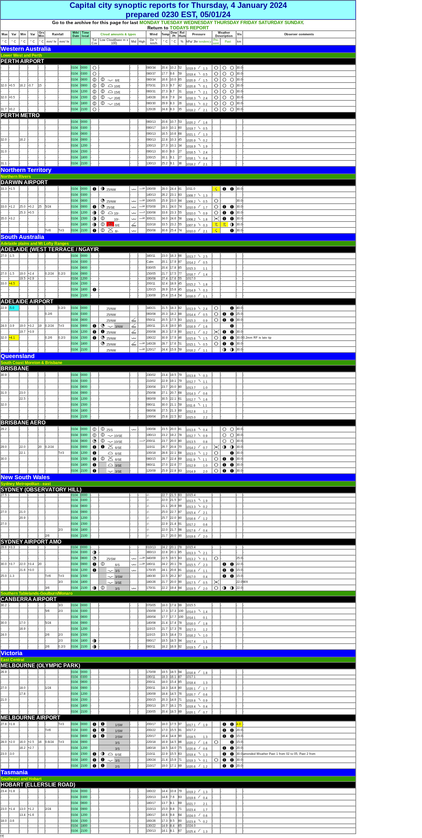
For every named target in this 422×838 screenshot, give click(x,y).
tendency (204, 41)
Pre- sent (216, 41)
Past (228, 41)
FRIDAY (248, 22)
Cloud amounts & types (118, 34)
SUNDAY (294, 22)
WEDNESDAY (198, 22)
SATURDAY (270, 22)
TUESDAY (171, 22)
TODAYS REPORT (189, 27)
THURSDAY (226, 22)
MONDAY (149, 22)
